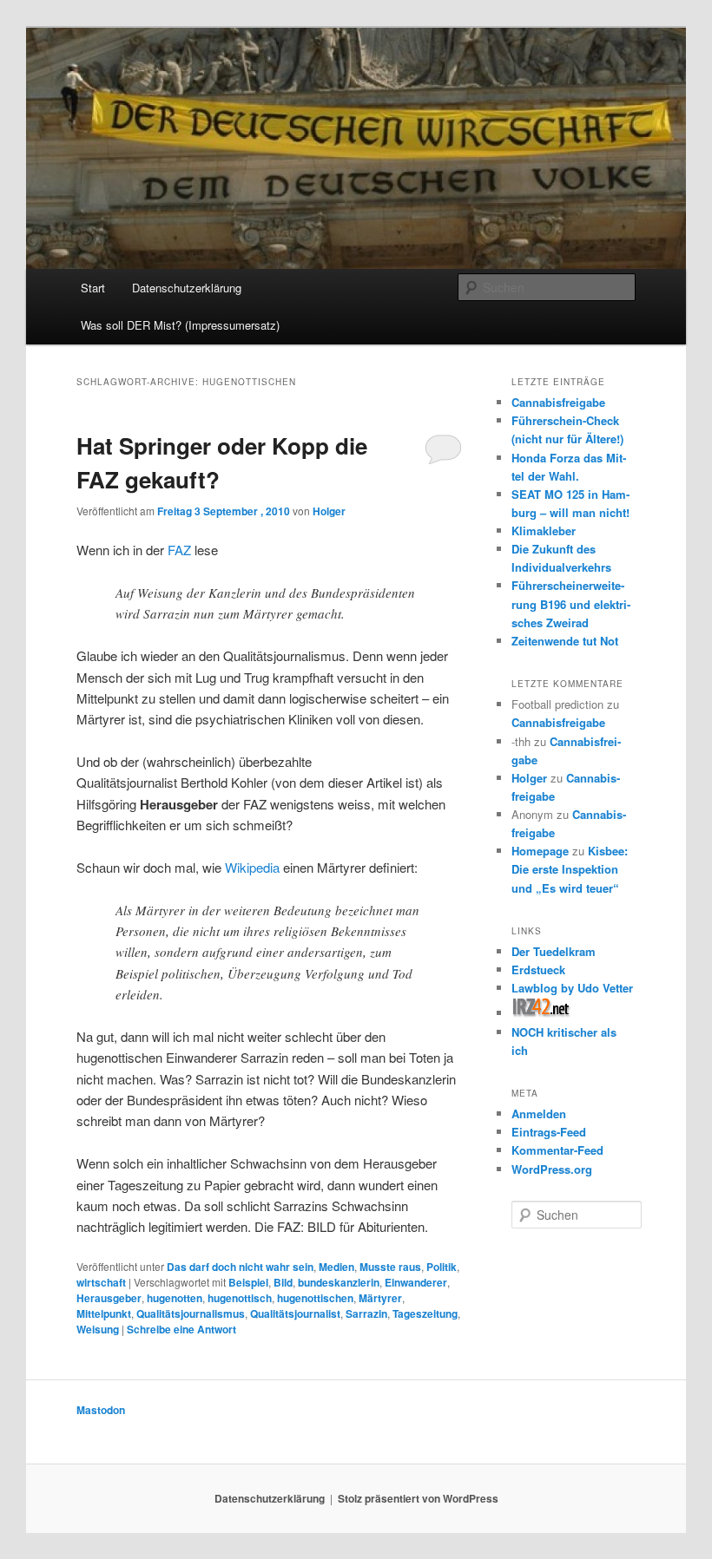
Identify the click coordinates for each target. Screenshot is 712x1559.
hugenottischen (315, 1298)
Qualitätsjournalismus (190, 1313)
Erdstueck (538, 969)
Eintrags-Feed (548, 1131)
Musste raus (390, 1266)
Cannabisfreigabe (558, 402)
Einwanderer (416, 1282)
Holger (329, 511)
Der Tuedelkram (553, 951)
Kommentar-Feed (557, 1150)
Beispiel (248, 1282)
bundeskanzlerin (338, 1282)
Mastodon (100, 1410)
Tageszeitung (425, 1313)
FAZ (179, 549)
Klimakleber (543, 530)
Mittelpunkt (103, 1313)
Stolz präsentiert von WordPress (418, 1498)
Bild (283, 1282)
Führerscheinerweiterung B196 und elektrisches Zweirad (570, 603)
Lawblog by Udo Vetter (572, 987)
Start (93, 287)
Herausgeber (109, 1298)
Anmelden (538, 1113)
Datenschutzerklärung (186, 287)
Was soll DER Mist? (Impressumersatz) (180, 325)
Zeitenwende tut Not (564, 640)
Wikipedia (252, 867)
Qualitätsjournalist (295, 1313)
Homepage (540, 850)
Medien (336, 1266)
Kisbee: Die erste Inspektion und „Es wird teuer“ (569, 868)
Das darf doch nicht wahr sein (240, 1266)
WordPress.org (551, 1169)
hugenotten (174, 1298)
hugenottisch (240, 1298)
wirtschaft (101, 1282)
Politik (441, 1266)
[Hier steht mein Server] (541, 1013)
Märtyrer (380, 1298)
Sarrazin (366, 1313)
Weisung (97, 1329)
